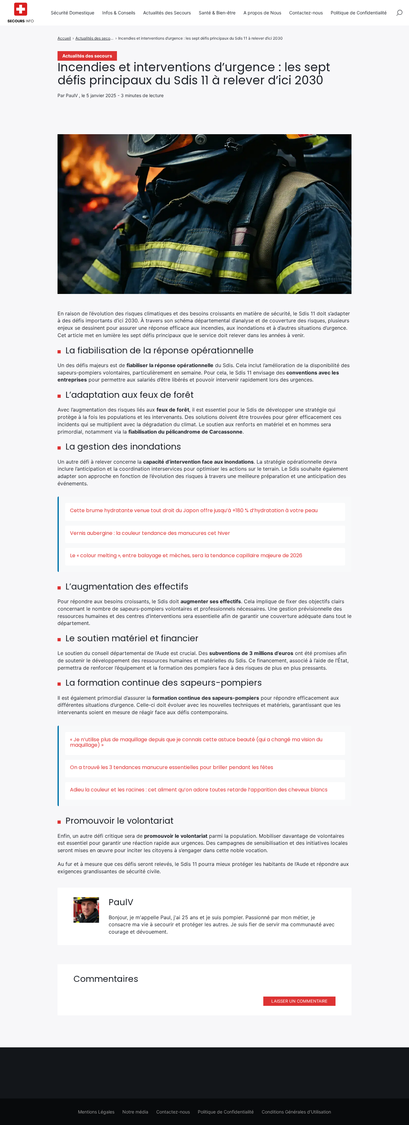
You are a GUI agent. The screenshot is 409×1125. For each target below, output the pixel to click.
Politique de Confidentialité (359, 12)
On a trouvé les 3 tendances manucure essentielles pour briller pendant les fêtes (171, 767)
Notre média (135, 1111)
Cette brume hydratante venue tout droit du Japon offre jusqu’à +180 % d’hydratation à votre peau (194, 510)
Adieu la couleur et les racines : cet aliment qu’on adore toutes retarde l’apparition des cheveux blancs (199, 789)
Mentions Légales (96, 1111)
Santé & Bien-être (217, 12)
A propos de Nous (262, 12)
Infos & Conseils (118, 12)
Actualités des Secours (167, 12)
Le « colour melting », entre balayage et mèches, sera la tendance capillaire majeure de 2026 (186, 555)
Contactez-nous (306, 12)
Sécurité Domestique (72, 12)
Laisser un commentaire (299, 1001)
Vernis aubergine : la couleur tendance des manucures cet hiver (150, 533)
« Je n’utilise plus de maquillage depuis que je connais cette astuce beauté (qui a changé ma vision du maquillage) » (196, 742)
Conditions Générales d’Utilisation (296, 1111)
